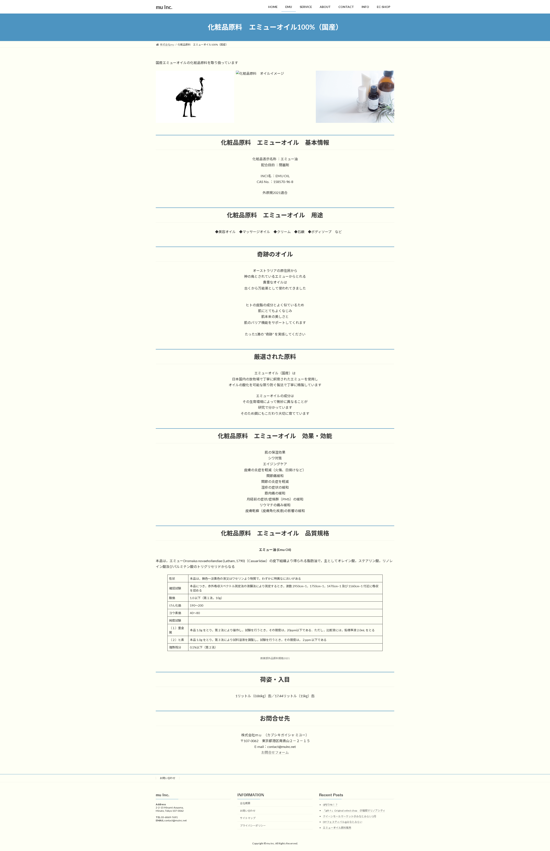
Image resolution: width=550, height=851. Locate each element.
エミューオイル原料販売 (337, 827)
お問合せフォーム (275, 752)
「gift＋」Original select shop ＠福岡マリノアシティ (354, 810)
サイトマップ (247, 818)
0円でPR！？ (330, 805)
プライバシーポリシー (253, 825)
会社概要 (245, 803)
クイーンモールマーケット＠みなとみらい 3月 (349, 816)
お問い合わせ (167, 778)
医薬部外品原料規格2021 (275, 658)
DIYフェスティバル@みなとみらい (342, 822)
